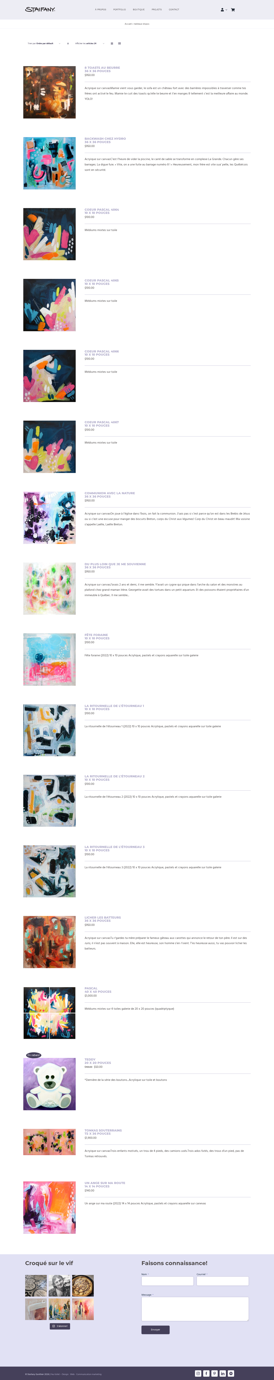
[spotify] (231, 1373)
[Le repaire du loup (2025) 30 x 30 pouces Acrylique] (83, 1309)
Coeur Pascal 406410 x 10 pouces (102, 211)
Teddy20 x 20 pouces (98, 1061)
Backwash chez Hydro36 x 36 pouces (105, 140)
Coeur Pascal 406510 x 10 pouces (102, 282)
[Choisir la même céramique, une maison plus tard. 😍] (36, 1286)
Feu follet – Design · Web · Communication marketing (76, 1374)
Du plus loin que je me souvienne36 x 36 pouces (115, 565)
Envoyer (155, 1330)
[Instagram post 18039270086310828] (36, 1309)
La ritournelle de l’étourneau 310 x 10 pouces (115, 848)
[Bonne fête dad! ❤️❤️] (59, 1286)
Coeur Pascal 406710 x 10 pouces (102, 423)
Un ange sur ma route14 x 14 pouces (105, 1184)
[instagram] (198, 1373)
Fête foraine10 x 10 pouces (97, 636)
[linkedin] (223, 1373)
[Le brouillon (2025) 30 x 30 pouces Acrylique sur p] (59, 1309)
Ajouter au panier (43, 91)
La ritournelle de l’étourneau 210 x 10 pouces (115, 778)
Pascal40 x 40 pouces (98, 990)
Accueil (128, 24)
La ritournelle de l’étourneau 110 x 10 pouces (114, 707)
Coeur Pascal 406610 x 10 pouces (102, 353)
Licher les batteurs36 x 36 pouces (103, 919)
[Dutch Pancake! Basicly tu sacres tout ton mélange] (83, 1286)
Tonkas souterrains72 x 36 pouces (103, 1132)
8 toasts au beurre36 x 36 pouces (102, 69)
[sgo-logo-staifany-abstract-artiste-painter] (40, 8)
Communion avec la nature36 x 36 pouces (110, 494)
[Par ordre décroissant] (68, 44)
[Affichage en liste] (119, 43)
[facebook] (206, 1373)
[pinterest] (214, 1373)
